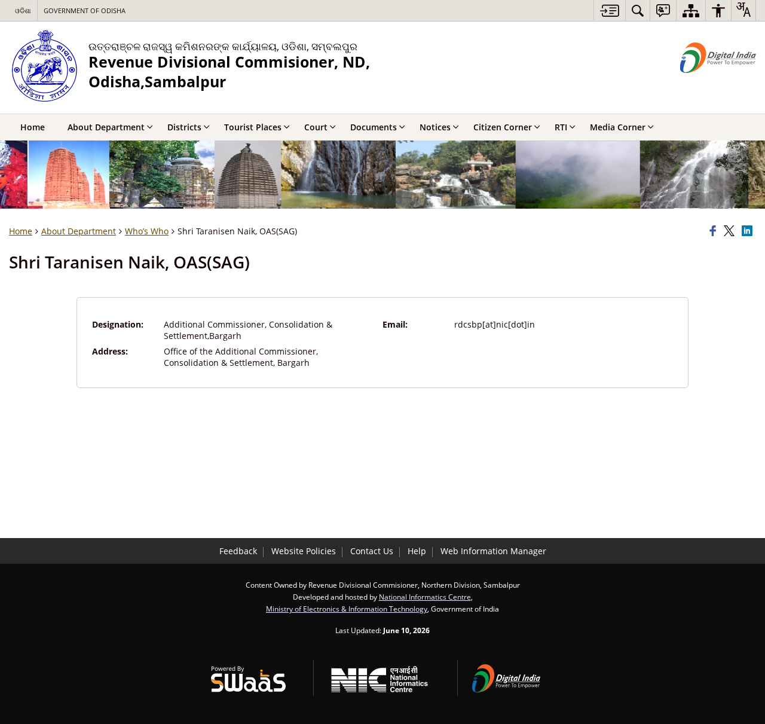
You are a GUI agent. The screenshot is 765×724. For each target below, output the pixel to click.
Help (417, 551)
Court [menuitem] (316, 127)
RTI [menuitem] (561, 127)
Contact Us (371, 551)
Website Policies (303, 551)
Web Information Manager (493, 551)
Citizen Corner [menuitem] (502, 127)
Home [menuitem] (32, 127)
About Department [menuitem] (106, 127)
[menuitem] (638, 10)
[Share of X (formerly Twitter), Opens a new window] (731, 231)
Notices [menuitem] (435, 127)
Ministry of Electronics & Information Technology (346, 608)
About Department (78, 231)
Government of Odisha (85, 10)
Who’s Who (147, 231)
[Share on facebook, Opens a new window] (715, 231)
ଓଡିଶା (23, 10)
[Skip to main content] (609, 10)
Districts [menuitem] (184, 127)
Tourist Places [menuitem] (252, 127)
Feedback (238, 551)
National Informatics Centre (425, 596)
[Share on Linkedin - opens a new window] (749, 231)
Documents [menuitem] (373, 127)
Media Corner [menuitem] (617, 127)
